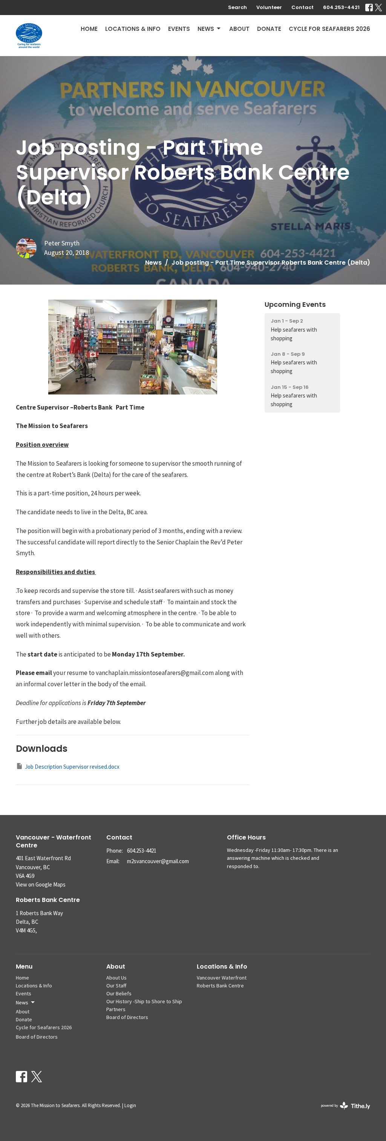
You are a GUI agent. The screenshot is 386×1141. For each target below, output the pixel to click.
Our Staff (116, 985)
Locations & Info (133, 29)
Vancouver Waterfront (222, 977)
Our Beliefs (119, 993)
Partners (116, 1009)
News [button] (22, 1002)
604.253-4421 (341, 7)
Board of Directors (37, 1036)
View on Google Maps (41, 884)
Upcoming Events (295, 304)
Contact (302, 7)
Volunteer (269, 7)
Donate (269, 29)
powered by (343, 1112)
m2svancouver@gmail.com (158, 861)
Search (237, 7)
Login (130, 1105)
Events (179, 29)
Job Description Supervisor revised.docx (72, 766)
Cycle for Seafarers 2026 (329, 29)
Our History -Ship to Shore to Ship (144, 1001)
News (206, 29)
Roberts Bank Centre (220, 985)
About (239, 29)
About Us (116, 977)
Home (89, 29)
